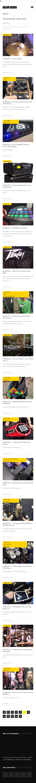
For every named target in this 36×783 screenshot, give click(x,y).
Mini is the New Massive (11, 459)
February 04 (6, 72)
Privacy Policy (27, 759)
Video (5, 80)
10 (16, 716)
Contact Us (18, 759)
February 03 (6, 372)
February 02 (6, 577)
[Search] (31, 23)
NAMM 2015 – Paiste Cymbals (12, 59)
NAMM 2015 (7, 34)
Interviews (7, 377)
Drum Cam (7, 542)
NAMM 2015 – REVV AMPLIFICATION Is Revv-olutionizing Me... (16, 145)
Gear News (7, 120)
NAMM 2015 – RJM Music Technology (15, 228)
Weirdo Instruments (9, 296)
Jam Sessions (7, 544)
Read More (10, 759)
